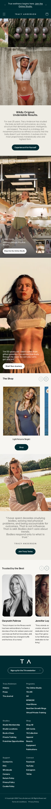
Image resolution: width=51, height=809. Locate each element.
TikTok (29, 774)
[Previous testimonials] (41, 568)
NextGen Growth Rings (36, 708)
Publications (31, 749)
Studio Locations (10, 728)
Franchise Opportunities (13, 741)
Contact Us (8, 761)
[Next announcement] (46, 5)
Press (5, 692)
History (6, 687)
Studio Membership (11, 724)
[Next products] (46, 379)
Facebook (30, 761)
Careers (6, 774)
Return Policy (8, 778)
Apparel (29, 737)
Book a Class (8, 733)
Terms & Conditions (19, 802)
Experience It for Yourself (25, 147)
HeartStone (31, 704)
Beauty (29, 741)
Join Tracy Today (25, 551)
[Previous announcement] (5, 5)
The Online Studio (34, 687)
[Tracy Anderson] (25, 14)
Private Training (9, 737)
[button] (4, 14)
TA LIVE (29, 692)
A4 (27, 696)
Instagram (30, 770)
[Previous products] (41, 379)
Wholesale (7, 770)
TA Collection (32, 733)
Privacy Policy (9, 782)
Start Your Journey (14, 366)
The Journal (8, 696)
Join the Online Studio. (31, 4)
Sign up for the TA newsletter (23, 670)
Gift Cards (30, 728)
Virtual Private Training (36, 712)
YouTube (30, 765)
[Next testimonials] (47, 568)
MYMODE (30, 700)
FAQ (4, 765)
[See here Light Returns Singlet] (21, 418)
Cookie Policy (8, 786)
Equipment (31, 745)
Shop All (29, 724)
